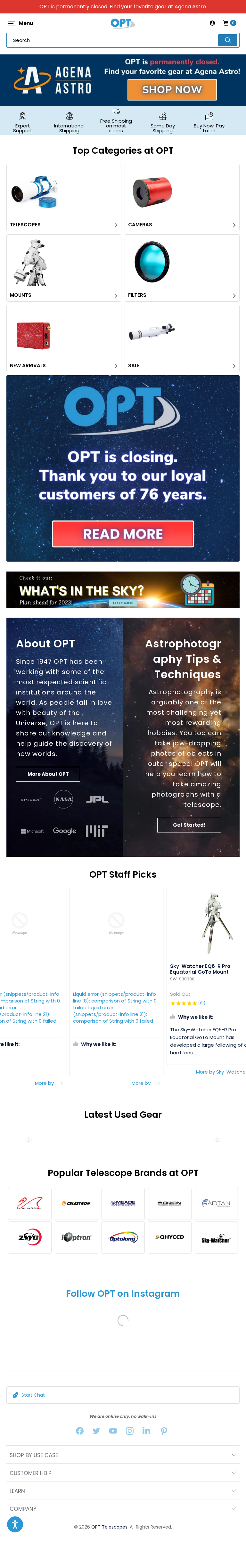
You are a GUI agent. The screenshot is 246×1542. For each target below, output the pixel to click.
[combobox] (123, 40)
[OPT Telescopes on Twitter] (96, 1432)
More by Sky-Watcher (131, 1071)
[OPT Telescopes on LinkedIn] (146, 1432)
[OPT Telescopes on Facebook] (80, 1432)
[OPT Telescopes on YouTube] (113, 1432)
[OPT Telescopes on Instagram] (130, 1432)
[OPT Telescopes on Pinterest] (164, 1432)
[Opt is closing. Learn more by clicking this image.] (123, 468)
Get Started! (189, 825)
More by (50, 1083)
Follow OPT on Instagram (123, 1293)
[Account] (212, 23)
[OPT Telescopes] (123, 23)
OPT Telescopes (109, 1527)
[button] (217, 1138)
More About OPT (48, 774)
